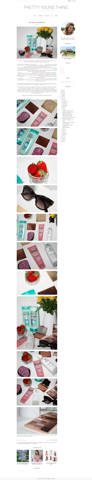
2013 (62, 138)
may (50, 442)
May (63, 128)
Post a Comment (21, 470)
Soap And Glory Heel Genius (27, 72)
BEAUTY (61, 66)
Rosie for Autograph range (40, 64)
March (63, 131)
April (63, 130)
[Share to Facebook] (50, 440)
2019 (62, 95)
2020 (62, 94)
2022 (62, 91)
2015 (62, 135)
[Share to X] (52, 440)
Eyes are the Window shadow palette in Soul (45, 69)
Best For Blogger (52, 478)
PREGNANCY (62, 73)
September (64, 105)
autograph (22, 442)
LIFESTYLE (62, 70)
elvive (31, 442)
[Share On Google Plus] (56, 440)
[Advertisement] (68, 151)
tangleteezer (34, 443)
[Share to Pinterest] (54, 440)
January (63, 134)
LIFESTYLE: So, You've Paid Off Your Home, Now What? (67, 58)
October (63, 103)
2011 (62, 141)
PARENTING (62, 72)
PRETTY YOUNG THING (46, 7)
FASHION (62, 67)
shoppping (19, 443)
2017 (62, 98)
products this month (31, 80)
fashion (35, 442)
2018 (62, 96)
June (63, 109)
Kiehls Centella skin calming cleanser (29, 78)
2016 (62, 99)
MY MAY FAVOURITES (66, 127)
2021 (62, 92)
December (64, 101)
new (52, 442)
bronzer (24, 65)
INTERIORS (62, 68)
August (63, 106)
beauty (27, 442)
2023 (62, 90)
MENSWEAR (62, 71)
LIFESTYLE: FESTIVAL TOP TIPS (67, 110)
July (63, 107)
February (63, 133)
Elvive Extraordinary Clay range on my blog (31, 76)
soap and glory (26, 443)
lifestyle (46, 442)
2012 (62, 140)
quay (55, 442)
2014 (62, 137)
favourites (40, 442)
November (64, 102)
